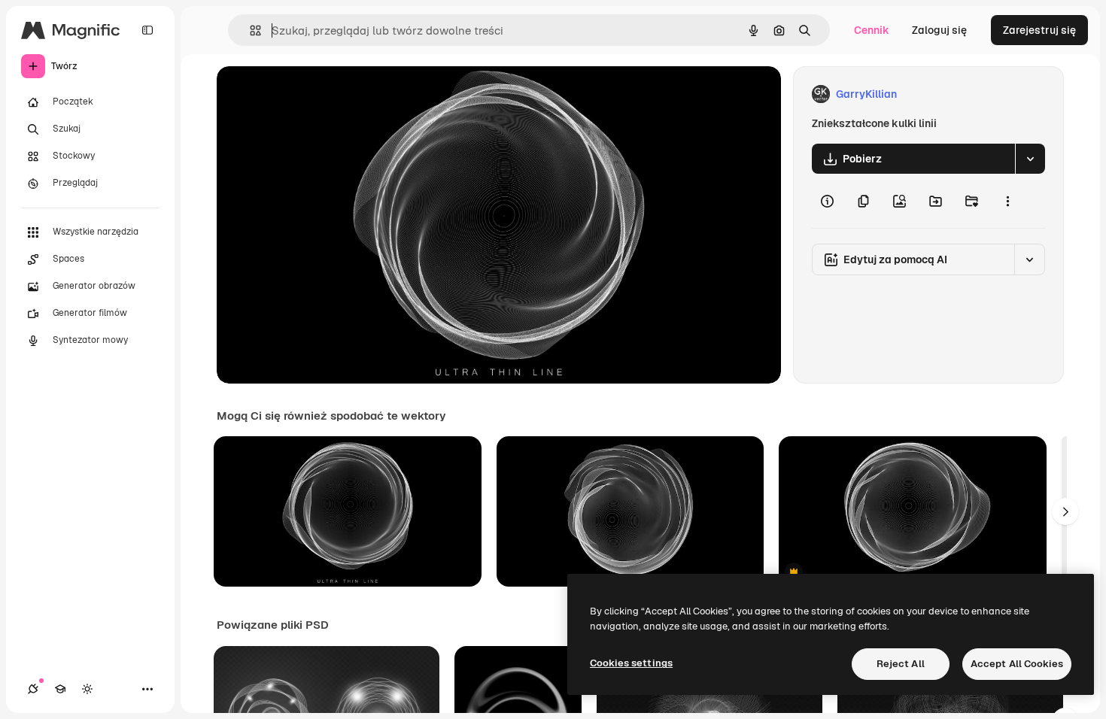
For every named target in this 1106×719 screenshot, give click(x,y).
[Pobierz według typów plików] (1030, 159)
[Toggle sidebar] (147, 30)
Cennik (871, 30)
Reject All (901, 663)
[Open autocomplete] (249, 30)
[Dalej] (1065, 511)
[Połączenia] (33, 689)
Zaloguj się (939, 30)
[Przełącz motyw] (87, 689)
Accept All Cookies (1017, 663)
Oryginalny (320, 94)
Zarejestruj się (1039, 30)
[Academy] (60, 689)
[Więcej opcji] (1007, 201)
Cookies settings (631, 663)
